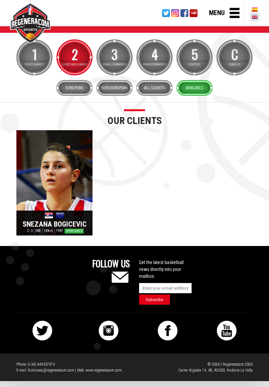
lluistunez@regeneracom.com (51, 370)
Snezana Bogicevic (55, 224)
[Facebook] (184, 13)
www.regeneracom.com (104, 370)
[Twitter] (166, 13)
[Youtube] (193, 13)
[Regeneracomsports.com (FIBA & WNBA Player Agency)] (30, 23)
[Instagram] (175, 13)
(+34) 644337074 (41, 364)
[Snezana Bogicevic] (54, 182)
